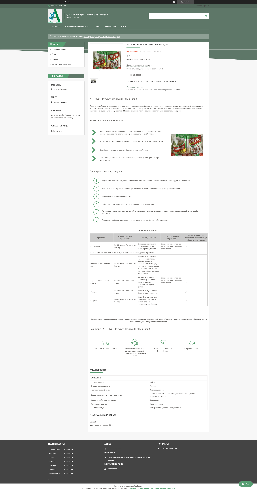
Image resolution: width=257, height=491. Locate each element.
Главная (55, 27)
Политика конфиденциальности (163, 488)
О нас (97, 27)
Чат (248, 484)
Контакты (110, 27)
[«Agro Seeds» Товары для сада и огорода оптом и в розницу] (55, 16)
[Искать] (206, 16)
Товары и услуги (60, 37)
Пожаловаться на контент (139, 488)
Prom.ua (140, 486)
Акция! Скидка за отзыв (61, 64)
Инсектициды (76, 37)
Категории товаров (75, 27)
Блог (123, 27)
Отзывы (55, 59)
